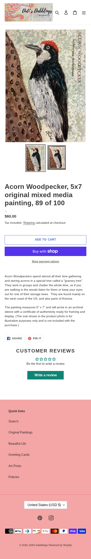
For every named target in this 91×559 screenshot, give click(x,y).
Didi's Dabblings (38, 545)
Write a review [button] (45, 375)
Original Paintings (20, 432)
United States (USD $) (44, 505)
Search (13, 421)
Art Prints (14, 466)
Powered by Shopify (60, 545)
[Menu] (83, 12)
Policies (13, 477)
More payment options (45, 261)
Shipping (29, 222)
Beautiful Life (17, 443)
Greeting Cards (19, 454)
